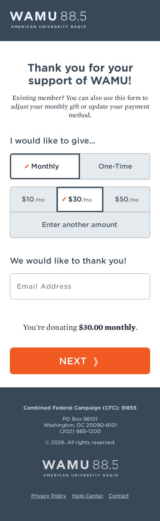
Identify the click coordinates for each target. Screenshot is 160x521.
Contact (119, 496)
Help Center (87, 496)
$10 (28, 199)
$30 (75, 199)
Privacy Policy (48, 496)
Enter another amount (79, 225)
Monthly (45, 166)
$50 (121, 199)
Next (73, 360)
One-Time (115, 166)
